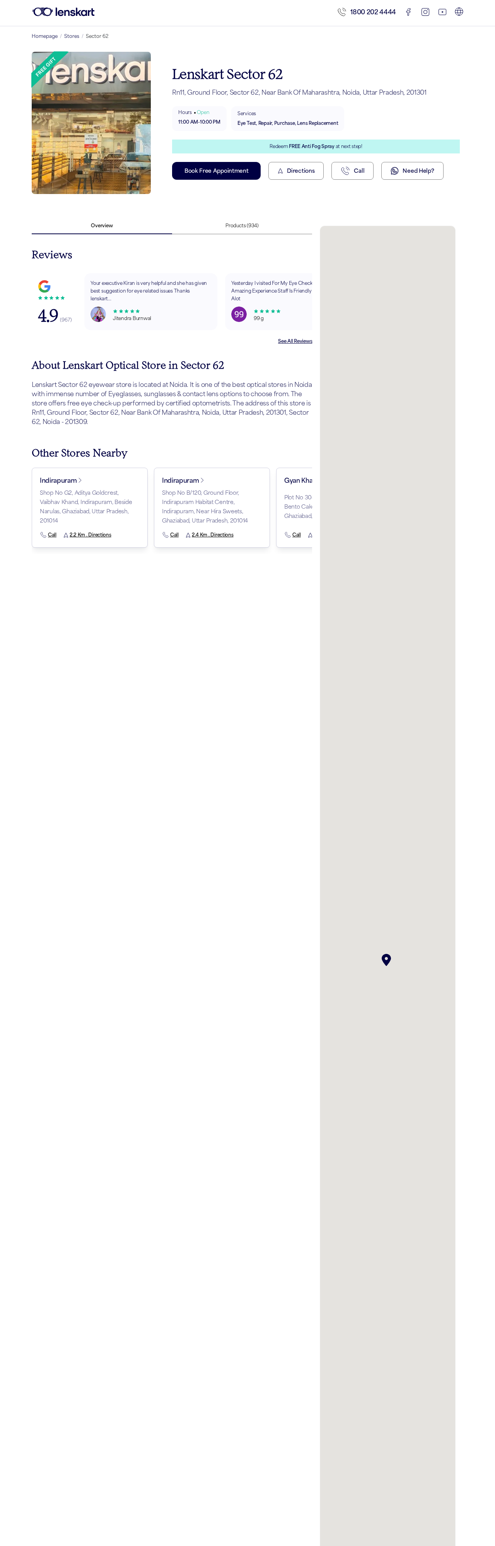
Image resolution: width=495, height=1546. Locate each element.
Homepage (45, 36)
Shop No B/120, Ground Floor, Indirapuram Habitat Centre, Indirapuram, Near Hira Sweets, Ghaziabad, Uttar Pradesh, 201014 (205, 506)
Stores (71, 36)
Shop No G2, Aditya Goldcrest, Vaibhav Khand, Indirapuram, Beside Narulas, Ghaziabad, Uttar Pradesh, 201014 (86, 506)
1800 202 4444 (373, 12)
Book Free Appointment (216, 170)
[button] (388, 960)
